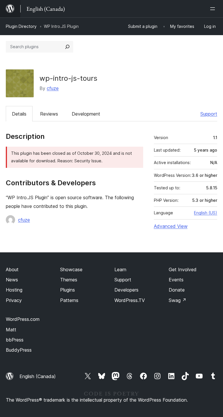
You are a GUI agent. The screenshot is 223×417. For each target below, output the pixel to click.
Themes (68, 280)
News (12, 280)
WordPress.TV (129, 300)
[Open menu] (213, 8)
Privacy (14, 300)
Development (86, 114)
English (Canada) (37, 376)
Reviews (49, 114)
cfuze (53, 88)
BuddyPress (19, 350)
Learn (120, 269)
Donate (177, 290)
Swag (177, 300)
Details (19, 114)
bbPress (15, 340)
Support (208, 114)
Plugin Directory (21, 26)
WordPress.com (22, 319)
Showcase (71, 269)
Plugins (67, 290)
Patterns (69, 300)
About (12, 269)
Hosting (14, 290)
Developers (126, 290)
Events (176, 280)
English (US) (205, 212)
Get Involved (183, 269)
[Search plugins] (67, 47)
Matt (11, 329)
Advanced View (171, 226)
